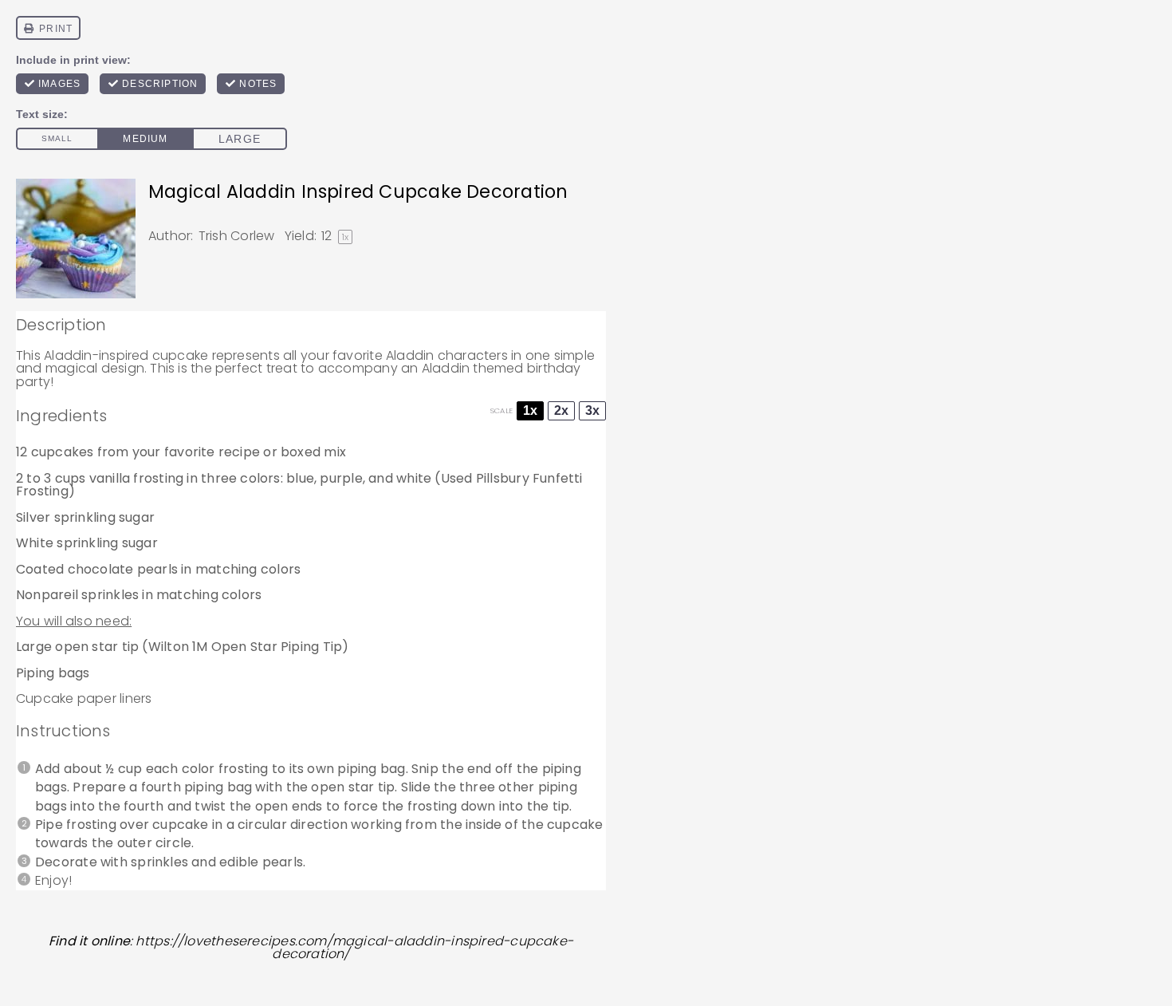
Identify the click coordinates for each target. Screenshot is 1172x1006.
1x (530, 410)
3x (592, 410)
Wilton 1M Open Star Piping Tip (245, 646)
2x (561, 410)
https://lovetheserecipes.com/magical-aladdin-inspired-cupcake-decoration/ (354, 948)
